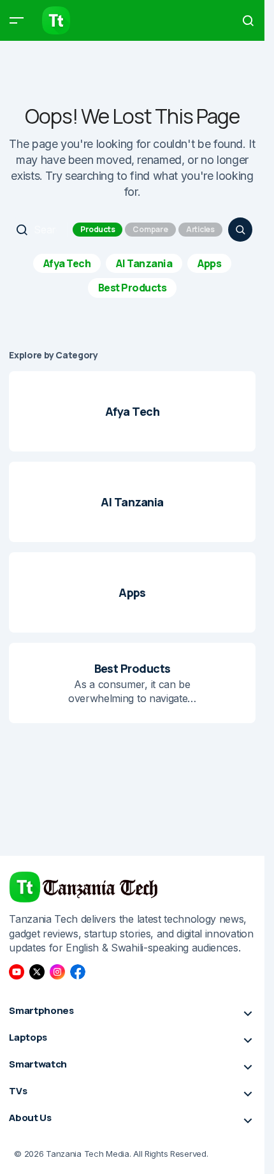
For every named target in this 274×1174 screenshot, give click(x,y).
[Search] (240, 229)
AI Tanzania (144, 263)
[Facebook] (78, 972)
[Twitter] (37, 972)
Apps (209, 263)
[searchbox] (39, 229)
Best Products (132, 288)
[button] (16, 20)
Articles (200, 229)
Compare (150, 229)
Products (97, 229)
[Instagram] (57, 972)
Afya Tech (67, 263)
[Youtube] (16, 972)
